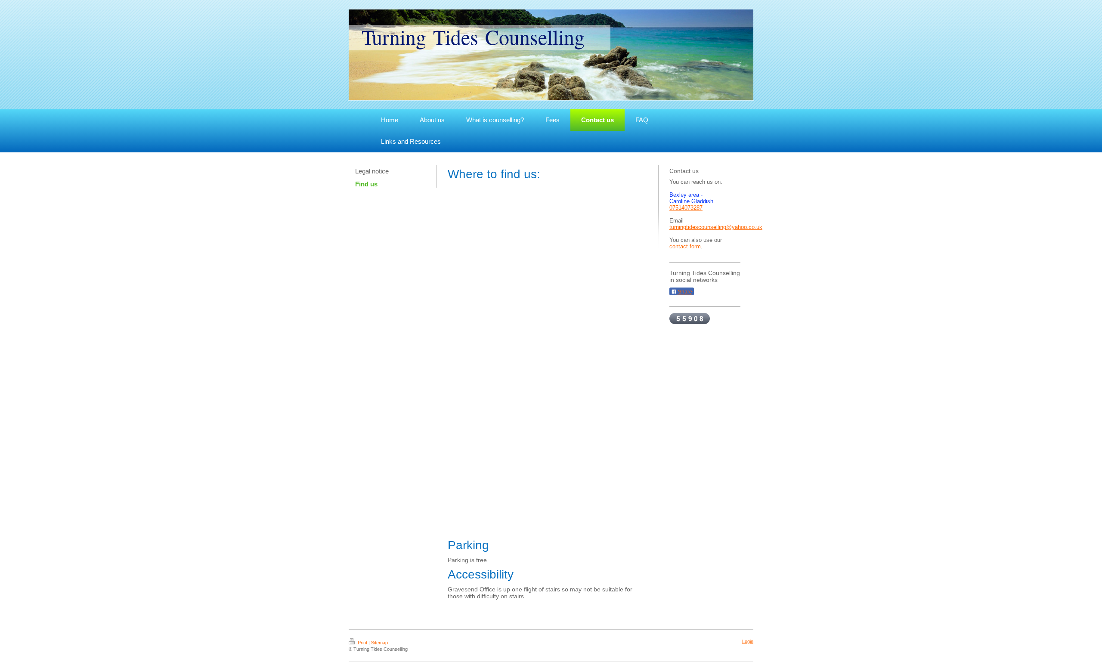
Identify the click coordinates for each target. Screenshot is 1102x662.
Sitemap (379, 642)
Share (684, 292)
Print (362, 642)
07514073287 (686, 207)
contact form (685, 246)
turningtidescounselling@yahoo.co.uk (715, 227)
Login (747, 641)
